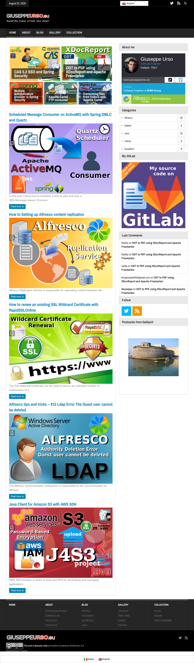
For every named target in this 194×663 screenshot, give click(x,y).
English (130, 3)
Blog (39, 32)
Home (12, 32)
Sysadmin (129, 148)
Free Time (124, 615)
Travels (123, 610)
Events (122, 625)
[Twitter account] (180, 80)
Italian (90, 659)
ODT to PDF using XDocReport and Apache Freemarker (86, 71)
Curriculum (52, 615)
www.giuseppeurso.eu (137, 79)
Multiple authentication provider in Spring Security (26, 95)
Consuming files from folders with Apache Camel (94, 97)
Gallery (55, 32)
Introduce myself (56, 610)
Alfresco (128, 117)
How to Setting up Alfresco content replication (46, 214)
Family (122, 620)
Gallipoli (51, 620)
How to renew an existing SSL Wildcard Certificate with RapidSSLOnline (53, 307)
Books (158, 615)
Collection (74, 32)
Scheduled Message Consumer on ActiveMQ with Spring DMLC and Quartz (60, 117)
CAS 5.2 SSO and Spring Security (34, 73)
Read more (16, 206)
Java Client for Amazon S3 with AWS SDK (43, 504)
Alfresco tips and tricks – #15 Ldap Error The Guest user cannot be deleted (61, 407)
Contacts (51, 625)
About (26, 32)
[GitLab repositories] (170, 80)
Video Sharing (163, 620)
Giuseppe (126, 289)
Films (157, 610)
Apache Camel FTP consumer (58, 98)
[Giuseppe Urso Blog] (28, 17)
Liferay (127, 141)
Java (126, 133)
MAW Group (154, 90)
